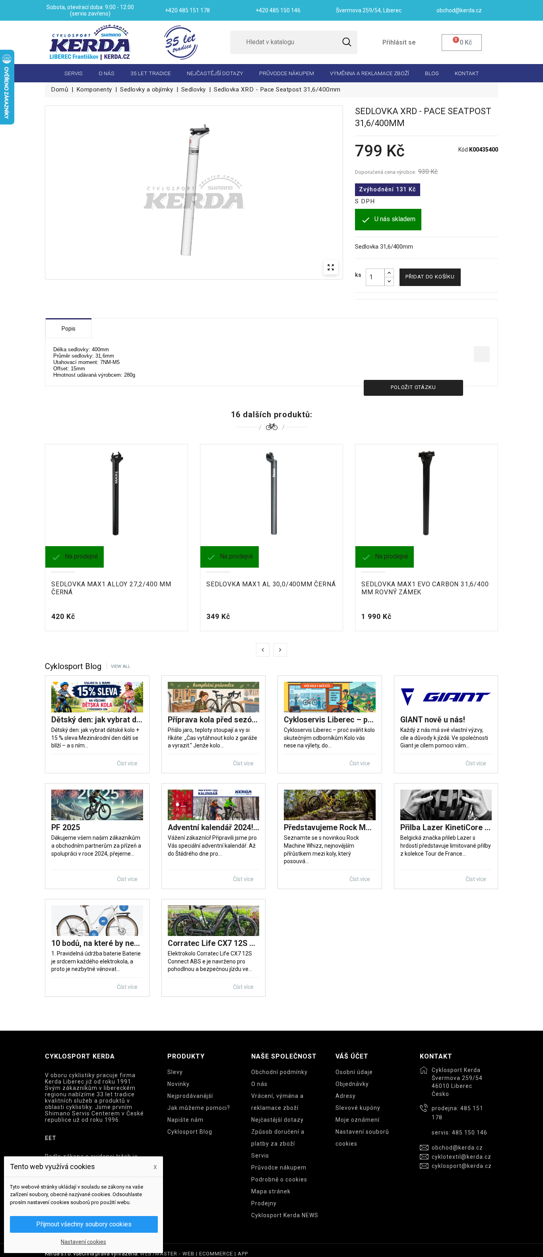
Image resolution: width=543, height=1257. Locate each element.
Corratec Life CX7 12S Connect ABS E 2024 (214, 943)
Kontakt (467, 73)
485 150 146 (469, 1132)
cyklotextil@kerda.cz (461, 1157)
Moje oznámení (357, 1120)
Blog (432, 73)
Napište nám (185, 1120)
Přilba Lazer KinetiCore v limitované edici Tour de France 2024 (446, 827)
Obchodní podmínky (279, 1072)
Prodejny (264, 1203)
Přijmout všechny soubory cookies (84, 1224)
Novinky (178, 1084)
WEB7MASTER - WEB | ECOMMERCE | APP (194, 1254)
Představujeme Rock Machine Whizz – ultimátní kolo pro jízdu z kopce (330, 827)
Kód (463, 149)
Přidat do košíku (430, 277)
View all (120, 666)
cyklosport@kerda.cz (462, 1166)
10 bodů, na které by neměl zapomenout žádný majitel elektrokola (97, 943)
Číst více (128, 763)
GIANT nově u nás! (432, 719)
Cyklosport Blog (189, 1132)
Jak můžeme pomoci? (198, 1108)
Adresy (345, 1096)
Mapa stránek (271, 1191)
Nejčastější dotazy (215, 73)
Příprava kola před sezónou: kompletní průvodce (214, 719)
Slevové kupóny (357, 1108)
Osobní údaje (354, 1072)
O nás (106, 73)
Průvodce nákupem (286, 73)
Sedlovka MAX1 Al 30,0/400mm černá (270, 584)
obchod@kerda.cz (457, 1147)
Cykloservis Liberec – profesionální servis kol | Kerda (330, 719)
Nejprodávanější (190, 1096)
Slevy (175, 1072)
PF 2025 (65, 827)
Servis (73, 73)
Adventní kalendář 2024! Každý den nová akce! (214, 827)
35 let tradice (150, 73)
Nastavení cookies (83, 1242)
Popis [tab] (69, 328)
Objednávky (352, 1084)
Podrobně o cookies (279, 1179)
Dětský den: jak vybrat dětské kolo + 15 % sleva (97, 719)
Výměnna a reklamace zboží (369, 73)
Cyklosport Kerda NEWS (284, 1215)
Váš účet (351, 1056)
